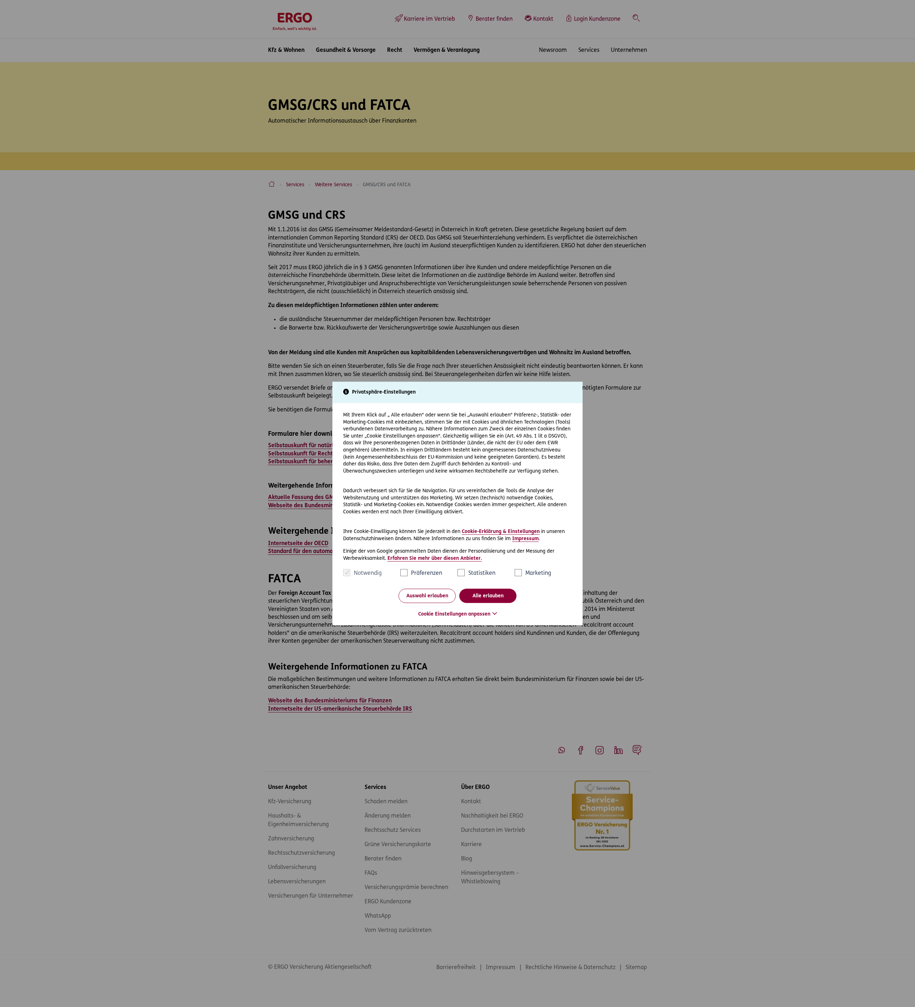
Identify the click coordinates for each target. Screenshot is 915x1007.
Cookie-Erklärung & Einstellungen (501, 531)
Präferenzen (426, 573)
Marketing (538, 573)
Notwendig (368, 573)
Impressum (525, 538)
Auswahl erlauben (427, 596)
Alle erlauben (488, 596)
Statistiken (481, 573)
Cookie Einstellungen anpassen (454, 614)
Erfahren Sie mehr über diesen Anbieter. (434, 558)
